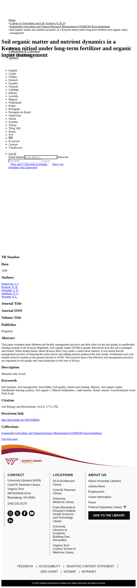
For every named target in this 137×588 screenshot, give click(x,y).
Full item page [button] (9, 439)
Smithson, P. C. (10, 293)
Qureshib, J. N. (10, 290)
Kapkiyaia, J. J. (10, 283)
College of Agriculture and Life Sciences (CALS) (37, 23)
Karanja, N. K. (9, 287)
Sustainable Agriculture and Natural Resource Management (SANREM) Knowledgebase (60, 26)
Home (12, 20)
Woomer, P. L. (9, 296)
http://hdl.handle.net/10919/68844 (20, 419)
